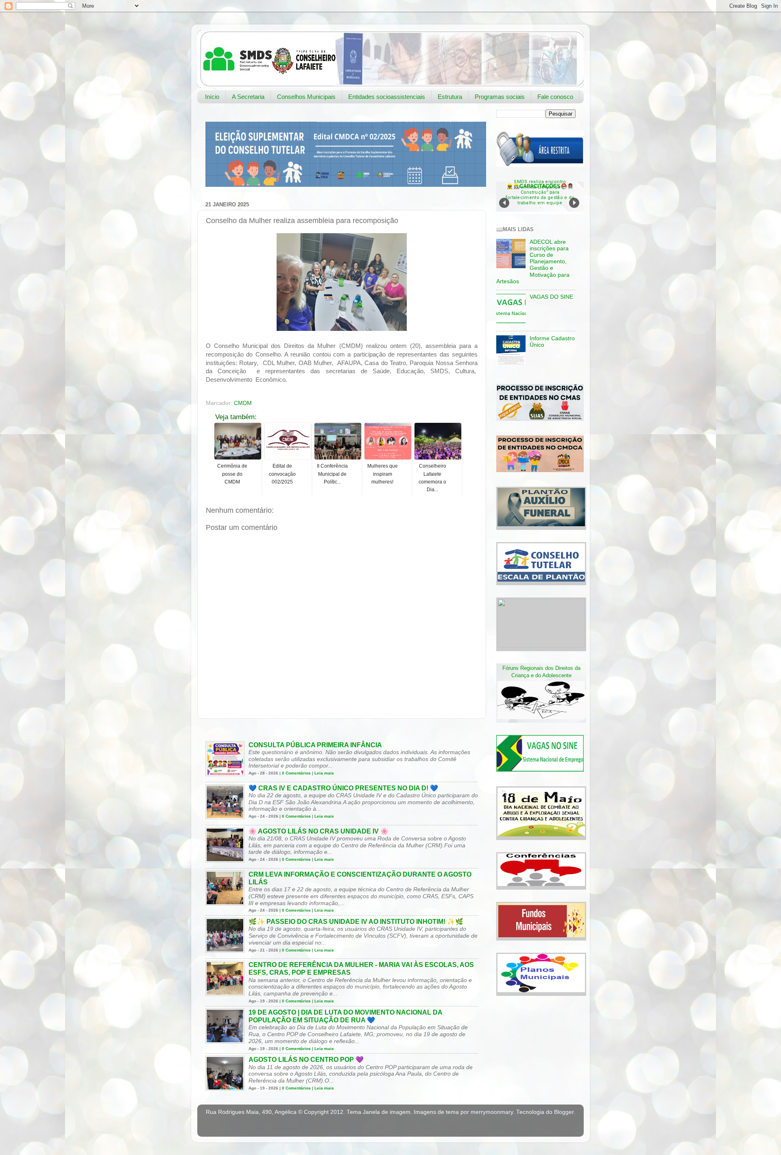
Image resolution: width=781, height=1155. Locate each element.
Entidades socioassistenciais (386, 96)
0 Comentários (296, 773)
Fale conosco (555, 96)
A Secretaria (248, 96)
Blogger (564, 1112)
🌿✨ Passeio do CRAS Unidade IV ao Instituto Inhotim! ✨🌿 (356, 921)
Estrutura (450, 96)
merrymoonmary (492, 1112)
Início (212, 96)
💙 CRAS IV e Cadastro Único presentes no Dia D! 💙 (343, 788)
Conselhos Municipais (306, 96)
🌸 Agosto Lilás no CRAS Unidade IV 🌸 (318, 831)
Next (574, 203)
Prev (504, 203)
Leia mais (324, 773)
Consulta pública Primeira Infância (315, 745)
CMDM (243, 403)
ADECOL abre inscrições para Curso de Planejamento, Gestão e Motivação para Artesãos (532, 261)
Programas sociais (500, 96)
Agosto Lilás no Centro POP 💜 (306, 1059)
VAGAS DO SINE (551, 297)
